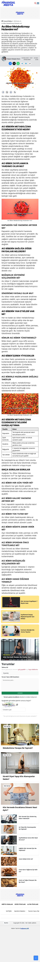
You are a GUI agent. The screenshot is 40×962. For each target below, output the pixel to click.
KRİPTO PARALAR (7, 904)
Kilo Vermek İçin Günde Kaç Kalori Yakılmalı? (27, 817)
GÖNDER (20, 693)
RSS (6, 923)
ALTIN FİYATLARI (32, 904)
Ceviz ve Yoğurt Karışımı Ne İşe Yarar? (27, 881)
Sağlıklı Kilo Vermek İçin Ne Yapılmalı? (27, 849)
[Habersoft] (24, 928)
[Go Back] (36, 958)
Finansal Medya (7, 21)
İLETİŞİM (9, 911)
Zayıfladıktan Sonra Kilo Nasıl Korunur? (28, 839)
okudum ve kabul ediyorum (20, 697)
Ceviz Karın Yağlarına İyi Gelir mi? (28, 870)
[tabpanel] (20, 649)
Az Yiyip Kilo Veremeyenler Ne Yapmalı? (27, 828)
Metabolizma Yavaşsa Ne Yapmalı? (18, 748)
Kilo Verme (17, 21)
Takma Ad (5, 667)
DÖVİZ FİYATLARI (20, 904)
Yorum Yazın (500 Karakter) (10, 677)
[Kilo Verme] (20, 734)
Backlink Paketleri (19, 911)
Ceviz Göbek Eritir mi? (26, 859)
